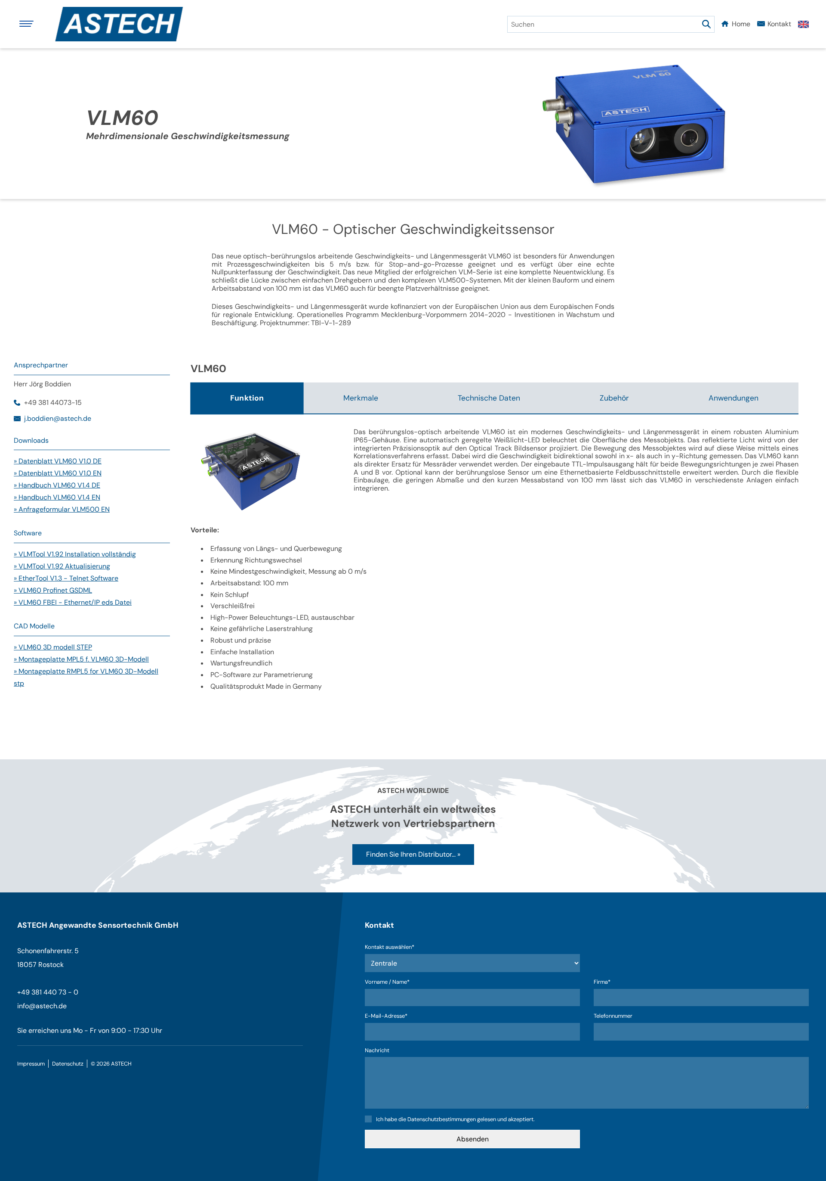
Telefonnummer (613, 1016)
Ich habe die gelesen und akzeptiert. (455, 1119)
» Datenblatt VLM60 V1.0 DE (58, 461)
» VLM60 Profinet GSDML (53, 590)
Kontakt (779, 23)
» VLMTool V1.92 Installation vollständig (75, 554)
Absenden (472, 1139)
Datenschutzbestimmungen (441, 1119)
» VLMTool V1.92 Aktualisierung (62, 566)
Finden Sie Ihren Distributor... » (413, 854)
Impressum (31, 1063)
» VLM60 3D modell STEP (53, 647)
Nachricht (377, 1050)
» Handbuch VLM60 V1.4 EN (57, 497)
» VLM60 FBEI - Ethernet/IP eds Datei (73, 602)
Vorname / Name (387, 982)
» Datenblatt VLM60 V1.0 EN (58, 473)
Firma (606, 982)
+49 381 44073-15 (53, 403)
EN (803, 24)
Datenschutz (67, 1063)
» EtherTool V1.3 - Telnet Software (66, 578)
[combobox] (611, 24)
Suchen (706, 24)
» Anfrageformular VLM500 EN (62, 509)
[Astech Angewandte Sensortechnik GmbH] (122, 24)
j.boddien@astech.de (57, 419)
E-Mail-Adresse (386, 1016)
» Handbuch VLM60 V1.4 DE (57, 485)
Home (741, 23)
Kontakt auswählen (389, 947)
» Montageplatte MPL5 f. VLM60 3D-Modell (81, 659)
